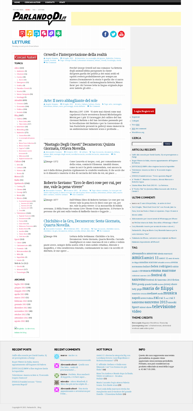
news (143, 298)
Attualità (18, 100)
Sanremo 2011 (25, 203)
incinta (161, 284)
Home (17, 2)
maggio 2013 (20, 291)
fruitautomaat (155, 326)
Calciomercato (22, 245)
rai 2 (167, 298)
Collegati (135, 121)
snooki (172, 302)
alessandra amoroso (144, 253)
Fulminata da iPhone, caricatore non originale (150, 238)
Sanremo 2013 (25, 208)
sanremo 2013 (156, 302)
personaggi (68, 106)
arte (110, 104)
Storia (97, 104)
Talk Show (22, 236)
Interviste (81, 58)
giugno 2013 (20, 287)
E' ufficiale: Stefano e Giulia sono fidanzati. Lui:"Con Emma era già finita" (111, 367)
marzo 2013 (19, 297)
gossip (140, 284)
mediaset (152, 293)
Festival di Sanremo (25, 201)
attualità (161, 263)
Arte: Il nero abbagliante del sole (70, 101)
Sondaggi (20, 97)
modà (160, 294)
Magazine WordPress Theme (153, 323)
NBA (19, 254)
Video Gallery (23, 124)
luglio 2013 (19, 284)
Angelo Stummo (52, 58)
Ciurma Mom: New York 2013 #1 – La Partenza (150, 185)
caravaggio (117, 104)
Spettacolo (19, 183)
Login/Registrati (144, 111)
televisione (164, 306)
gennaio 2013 (20, 304)
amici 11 (151, 258)
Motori (17, 176)
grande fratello (151, 284)
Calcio (19, 243)
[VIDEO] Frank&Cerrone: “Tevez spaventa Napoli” (152, 176)
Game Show (23, 223)
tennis (19, 260)
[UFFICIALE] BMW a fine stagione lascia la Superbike (153, 167)
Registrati (136, 117)
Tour (20, 210)
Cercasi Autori (32, 2)
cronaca (145, 270)
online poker (149, 328)
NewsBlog (21, 130)
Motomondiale (22, 251)
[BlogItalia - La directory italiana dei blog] (25, 332)
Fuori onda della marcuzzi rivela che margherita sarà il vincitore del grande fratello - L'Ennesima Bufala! (113, 391)
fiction (175, 280)
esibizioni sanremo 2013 (141, 276)
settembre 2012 (21, 318)
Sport (16, 239)
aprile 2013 (19, 294)
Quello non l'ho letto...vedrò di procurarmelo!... (74, 367)
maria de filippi (157, 288)
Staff (62, 2)
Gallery (19, 119)
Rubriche (109, 58)
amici (138, 257)
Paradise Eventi (23, 88)
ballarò (147, 266)
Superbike (21, 257)
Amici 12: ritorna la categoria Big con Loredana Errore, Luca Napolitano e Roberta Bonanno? (113, 358)
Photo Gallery (23, 121)
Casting (20, 186)
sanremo (138, 302)
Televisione (21, 213)
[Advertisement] (126, 19)
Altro (16, 68)
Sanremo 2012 (25, 205)
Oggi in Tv (22, 148)
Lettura (91, 104)
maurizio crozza (139, 294)
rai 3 (172, 298)
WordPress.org (138, 132)
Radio (17, 180)
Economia (21, 106)
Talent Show (23, 234)
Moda (19, 195)
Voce (135, 125)
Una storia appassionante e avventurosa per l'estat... (75, 391)
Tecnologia (21, 272)
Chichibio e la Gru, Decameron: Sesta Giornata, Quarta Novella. (82, 223)
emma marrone (163, 270)
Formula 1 (21, 248)
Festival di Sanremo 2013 (159, 280)
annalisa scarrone (148, 262)
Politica (20, 109)
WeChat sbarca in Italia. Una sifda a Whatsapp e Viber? (156, 223)
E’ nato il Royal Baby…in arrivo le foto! (155, 203)
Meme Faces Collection (26, 143)
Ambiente (20, 71)
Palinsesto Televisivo (26, 226)
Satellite (22, 231)
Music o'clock (23, 146)
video (136, 311)
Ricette (21, 80)
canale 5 (135, 271)
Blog (16, 115)
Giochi (19, 266)
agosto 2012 (19, 321)
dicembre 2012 (21, 308)
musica (170, 293)
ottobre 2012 (20, 314)
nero (61, 106)
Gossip (19, 192)
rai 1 (162, 297)
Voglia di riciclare (24, 158)
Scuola (46, 60)
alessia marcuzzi (165, 254)
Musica (19, 198)
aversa (168, 262)
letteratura (48, 106)
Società (53, 60)
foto (134, 284)
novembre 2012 (21, 311)
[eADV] (177, 65)
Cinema (19, 189)
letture (97, 60)
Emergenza (21, 82)
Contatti (50, 2)
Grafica (19, 85)
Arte (79, 104)
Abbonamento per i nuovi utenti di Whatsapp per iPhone (154, 219)
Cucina (19, 77)
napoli (136, 297)
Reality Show (23, 229)
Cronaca (20, 104)
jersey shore (170, 284)
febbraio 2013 (20, 301)
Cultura (84, 104)
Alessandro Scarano (54, 152)
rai (156, 298)
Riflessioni (22, 156)
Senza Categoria (23, 94)
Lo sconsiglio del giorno (95, 58)
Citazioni (20, 74)
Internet (20, 269)
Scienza (117, 58)
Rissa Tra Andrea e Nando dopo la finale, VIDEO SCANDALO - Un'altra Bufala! (114, 376)
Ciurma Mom (23, 135)
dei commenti (139, 129)
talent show (146, 307)
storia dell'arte (79, 106)
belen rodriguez (161, 266)
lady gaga (137, 289)
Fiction (21, 221)
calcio (175, 266)
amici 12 (163, 258)
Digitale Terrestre (25, 216)
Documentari (23, 218)
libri (51, 154)
